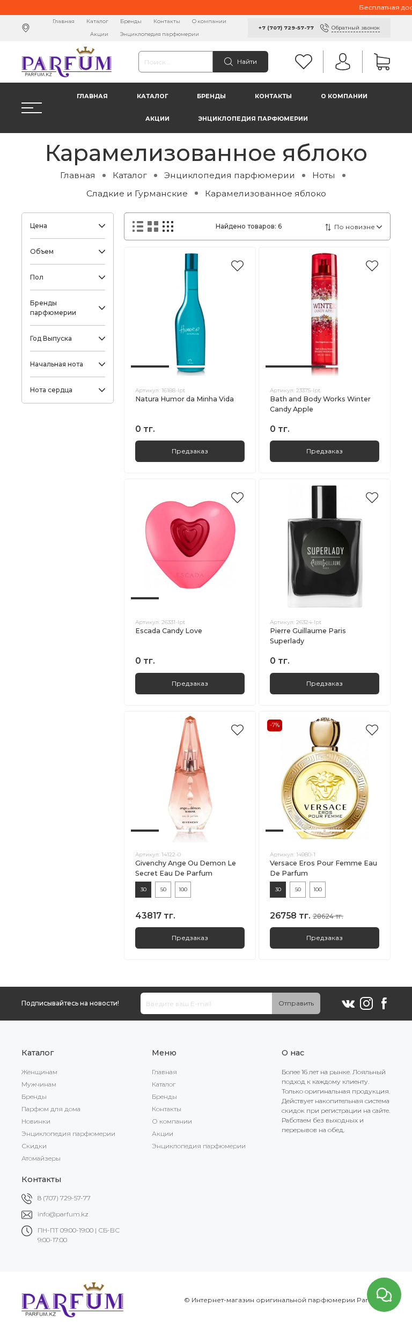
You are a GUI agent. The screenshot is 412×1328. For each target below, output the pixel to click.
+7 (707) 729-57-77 (286, 28)
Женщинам (39, 1072)
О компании (209, 21)
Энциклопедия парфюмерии (159, 34)
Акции (99, 34)
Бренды (131, 21)
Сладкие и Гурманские (137, 193)
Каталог (97, 21)
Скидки (34, 1146)
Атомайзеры (41, 1158)
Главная (64, 21)
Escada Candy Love (168, 631)
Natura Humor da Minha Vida (184, 399)
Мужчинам (38, 1084)
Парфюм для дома (50, 1109)
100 (183, 889)
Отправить (296, 1003)
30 (143, 889)
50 (163, 889)
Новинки (35, 1121)
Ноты (323, 175)
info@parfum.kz (63, 1214)
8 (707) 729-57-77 (64, 1198)
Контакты (166, 21)
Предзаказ (190, 451)
